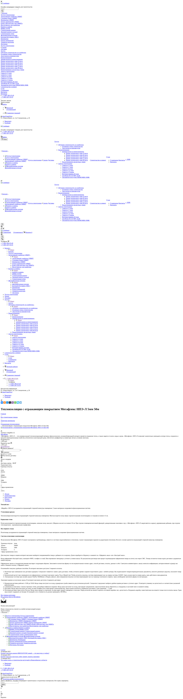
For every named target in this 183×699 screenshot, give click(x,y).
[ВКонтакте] (2, 402)
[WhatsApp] (15, 402)
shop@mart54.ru (7, 116)
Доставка (8, 501)
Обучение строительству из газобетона (24, 308)
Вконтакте (8, 121)
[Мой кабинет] (1, 227)
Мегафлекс (4, 434)
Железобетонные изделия (20, 284)
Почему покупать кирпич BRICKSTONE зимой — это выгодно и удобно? (25, 653)
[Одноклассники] (4, 402)
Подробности (5, 446)
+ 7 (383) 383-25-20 (8, 95)
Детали (7, 494)
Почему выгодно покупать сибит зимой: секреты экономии (20, 656)
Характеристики (10, 495)
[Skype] (18, 402)
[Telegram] (20, 402)
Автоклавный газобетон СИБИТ (23, 258)
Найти (3, 684)
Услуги (10, 303)
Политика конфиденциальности (13, 679)
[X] (10, 402)
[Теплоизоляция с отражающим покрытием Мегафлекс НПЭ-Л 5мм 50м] (25, 427)
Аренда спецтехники (19, 337)
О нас (10, 358)
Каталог (11, 251)
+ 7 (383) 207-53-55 (7, 97)
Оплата (7, 499)
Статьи (3, 650)
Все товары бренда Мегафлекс (11, 597)
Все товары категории (8, 595)
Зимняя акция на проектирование (27, 322)
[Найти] (2, 11)
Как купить (8, 497)
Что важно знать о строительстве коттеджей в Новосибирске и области (24, 660)
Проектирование (17, 317)
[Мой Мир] (7, 402)
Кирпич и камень (18, 272)
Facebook (7, 123)
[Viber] (12, 402)
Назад (12, 250)
